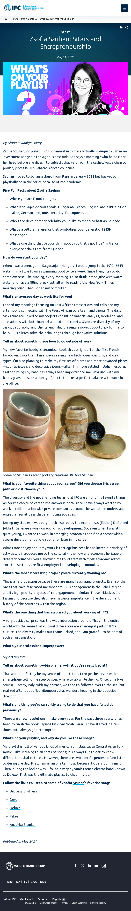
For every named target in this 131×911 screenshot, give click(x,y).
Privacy (64, 902)
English (56, 899)
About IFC (10, 899)
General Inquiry (98, 902)
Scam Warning (79, 902)
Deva (13, 799)
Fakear (15, 816)
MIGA (34, 882)
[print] (120, 27)
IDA (18, 882)
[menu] (124, 8)
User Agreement (48, 902)
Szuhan (78, 783)
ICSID (43, 882)
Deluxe (15, 808)
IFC (25, 882)
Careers (42, 899)
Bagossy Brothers (23, 791)
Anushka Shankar (23, 825)
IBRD (10, 882)
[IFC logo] (24, 8)
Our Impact (26, 899)
